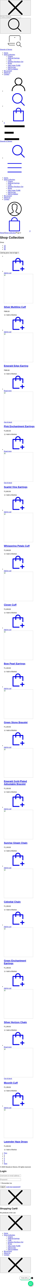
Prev (5, 1153)
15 (5, 247)
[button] (10, 315)
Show (2, 242)
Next (5, 1163)
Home (2, 233)
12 (5, 246)
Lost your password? (13, 1187)
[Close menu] (15, 8)
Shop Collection (10, 233)
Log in (3, 1187)
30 (5, 249)
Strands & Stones (6, 49)
